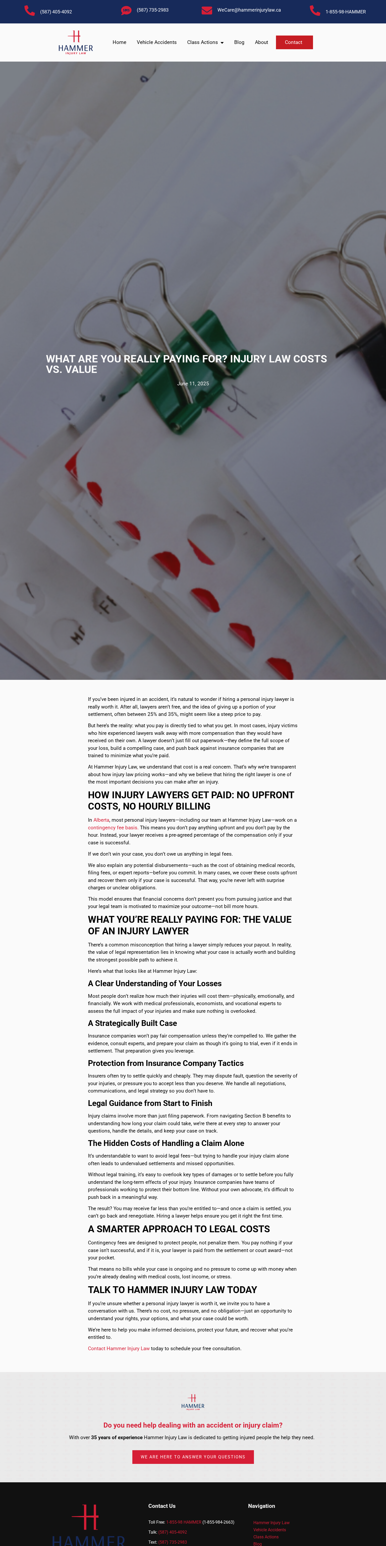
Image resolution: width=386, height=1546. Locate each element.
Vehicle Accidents (157, 42)
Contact (293, 42)
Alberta (101, 820)
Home (119, 42)
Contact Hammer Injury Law (119, 1348)
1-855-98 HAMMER (183, 1522)
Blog (239, 42)
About (261, 42)
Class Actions (202, 42)
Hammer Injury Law (271, 1522)
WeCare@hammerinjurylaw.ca (249, 10)
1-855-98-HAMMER (346, 11)
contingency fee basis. (113, 828)
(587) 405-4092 (56, 11)
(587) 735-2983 (153, 10)
